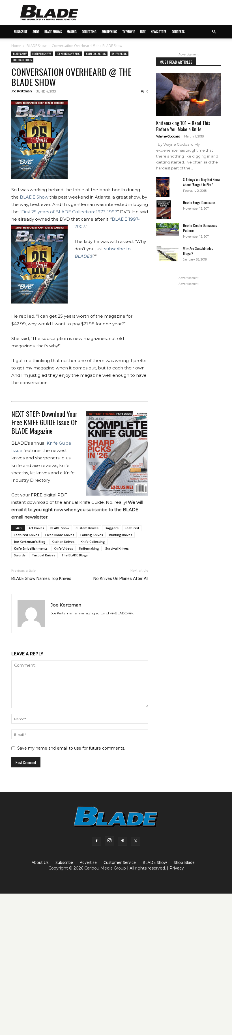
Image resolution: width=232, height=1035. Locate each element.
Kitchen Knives (63, 541)
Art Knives (36, 528)
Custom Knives (87, 528)
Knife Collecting (96, 53)
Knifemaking (119, 53)
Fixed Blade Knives (59, 535)
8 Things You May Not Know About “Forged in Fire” (201, 182)
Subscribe (64, 862)
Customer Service (120, 862)
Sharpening (109, 31)
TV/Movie (128, 31)
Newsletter (159, 31)
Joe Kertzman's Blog (68, 53)
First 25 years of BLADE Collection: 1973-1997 (69, 211)
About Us (40, 862)
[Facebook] (96, 841)
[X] (135, 841)
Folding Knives (91, 535)
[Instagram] (109, 840)
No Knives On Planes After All (120, 578)
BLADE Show (36, 45)
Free (143, 31)
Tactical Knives (43, 555)
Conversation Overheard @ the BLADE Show (71, 77)
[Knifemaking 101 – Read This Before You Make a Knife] (188, 94)
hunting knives (120, 535)
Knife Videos (63, 548)
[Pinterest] (122, 841)
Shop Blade (184, 862)
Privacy (176, 868)
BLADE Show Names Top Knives (41, 578)
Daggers (112, 528)
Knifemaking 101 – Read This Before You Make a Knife (183, 126)
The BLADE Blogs (22, 60)
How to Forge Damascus (199, 202)
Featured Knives (41, 53)
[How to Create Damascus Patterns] (167, 229)
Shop (36, 31)
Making (72, 31)
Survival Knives (117, 548)
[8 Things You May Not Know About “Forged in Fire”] (167, 187)
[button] (214, 32)
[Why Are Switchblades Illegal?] (167, 253)
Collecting (89, 31)
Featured (132, 528)
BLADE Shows (53, 31)
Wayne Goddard (168, 136)
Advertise (88, 862)
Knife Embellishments (31, 548)
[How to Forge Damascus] (167, 210)
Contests (178, 31)
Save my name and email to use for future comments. (71, 748)
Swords (19, 555)
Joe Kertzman (21, 91)
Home (16, 45)
